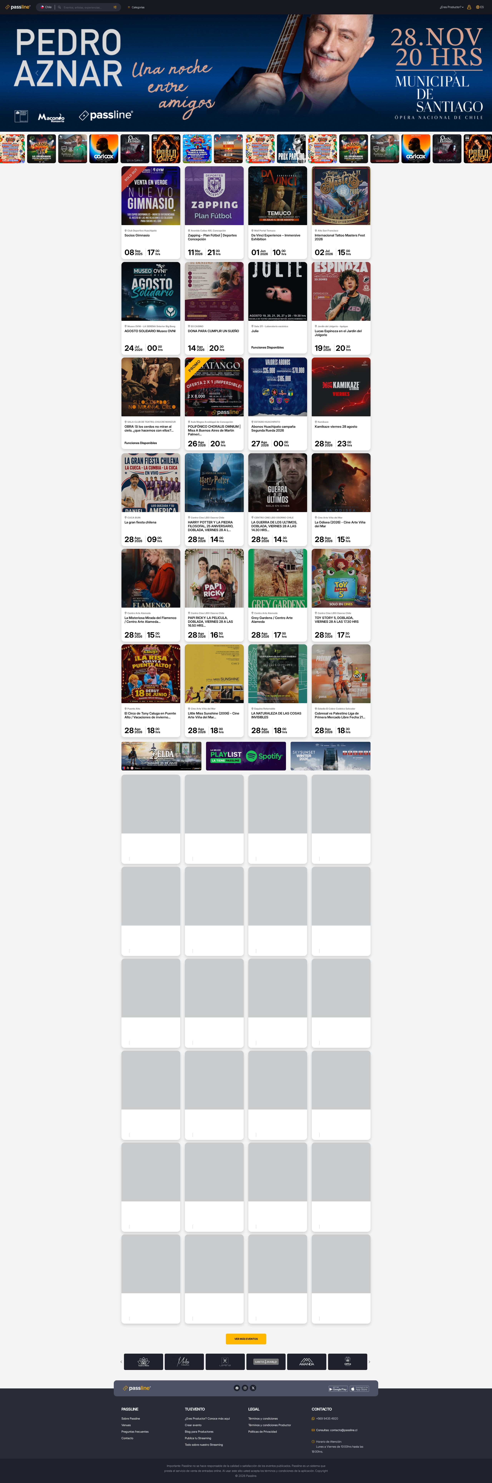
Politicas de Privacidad (262, 1431)
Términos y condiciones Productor (269, 1425)
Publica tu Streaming (198, 1438)
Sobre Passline (130, 1418)
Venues (126, 1425)
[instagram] (245, 1388)
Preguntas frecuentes (135, 1431)
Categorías (138, 7)
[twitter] (253, 1388)
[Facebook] (237, 1388)
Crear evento (193, 1425)
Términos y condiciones (263, 1418)
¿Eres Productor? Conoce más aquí (207, 1418)
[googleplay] (338, 1389)
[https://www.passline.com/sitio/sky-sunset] (331, 756)
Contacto (127, 1438)
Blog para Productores (199, 1431)
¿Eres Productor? (450, 7)
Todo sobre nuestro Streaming (204, 1444)
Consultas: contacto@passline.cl (336, 1430)
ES (482, 7)
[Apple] (359, 1389)
